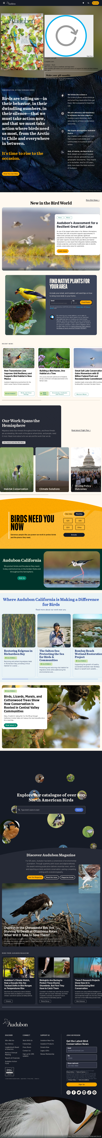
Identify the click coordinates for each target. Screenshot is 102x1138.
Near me (83, 3)
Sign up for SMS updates (28, 1055)
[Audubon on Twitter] (79, 1092)
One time (68, 514)
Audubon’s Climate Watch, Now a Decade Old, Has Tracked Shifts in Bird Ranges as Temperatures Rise (18, 980)
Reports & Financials (12, 1058)
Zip (73, 300)
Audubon (11, 3)
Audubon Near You (47, 1040)
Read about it (11, 725)
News (60, 217)
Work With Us (27, 1040)
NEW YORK (44, 393)
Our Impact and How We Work (14, 442)
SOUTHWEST (11, 393)
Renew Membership (47, 1054)
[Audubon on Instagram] (68, 1092)
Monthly (79, 514)
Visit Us (22, 578)
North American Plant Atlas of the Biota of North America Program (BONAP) (74, 327)
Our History (9, 1044)
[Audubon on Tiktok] (89, 1092)
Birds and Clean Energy (26, 393)
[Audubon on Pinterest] (94, 1092)
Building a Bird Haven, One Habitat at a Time (54, 372)
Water (68, 217)
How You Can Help (11, 174)
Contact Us (27, 1051)
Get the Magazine (35, 877)
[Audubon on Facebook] (74, 1092)
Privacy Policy (79, 307)
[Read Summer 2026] (89, 878)
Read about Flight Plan (80, 430)
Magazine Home (67, 877)
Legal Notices (23, 1078)
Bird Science (80, 1001)
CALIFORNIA (11, 658)
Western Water (81, 394)
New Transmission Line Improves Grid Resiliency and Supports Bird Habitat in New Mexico (18, 372)
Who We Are (9, 1040)
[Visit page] (51, 239)
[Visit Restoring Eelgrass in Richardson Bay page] (18, 645)
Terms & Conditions (84, 1080)
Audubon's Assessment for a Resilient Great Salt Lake (77, 225)
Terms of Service (80, 1072)
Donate (95, 3)
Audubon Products (47, 1044)
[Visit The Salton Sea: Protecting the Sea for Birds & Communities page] (54, 645)
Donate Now (44, 1047)
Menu (4, 3)
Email (52, 300)
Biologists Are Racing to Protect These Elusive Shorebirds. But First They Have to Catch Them (54, 980)
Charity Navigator (9, 1071)
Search (88, 2)
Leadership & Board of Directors (12, 1048)
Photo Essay (45, 1001)
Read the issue (51, 877)
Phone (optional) (73, 1063)
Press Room (27, 1047)
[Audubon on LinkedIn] (84, 1092)
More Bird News (92, 200)
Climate (8, 1001)
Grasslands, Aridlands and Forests (59, 393)
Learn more (62, 251)
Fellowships (27, 1044)
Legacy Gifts (44, 1051)
